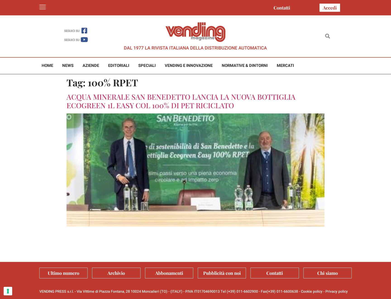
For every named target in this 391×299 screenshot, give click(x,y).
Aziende (91, 66)
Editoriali (118, 66)
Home (47, 66)
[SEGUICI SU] (84, 30)
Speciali (147, 66)
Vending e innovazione (189, 66)
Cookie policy (311, 291)
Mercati (285, 66)
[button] (327, 36)
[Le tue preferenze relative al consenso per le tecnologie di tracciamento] (8, 291)
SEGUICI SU (71, 31)
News (68, 66)
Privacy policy (336, 291)
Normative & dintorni (245, 66)
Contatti (282, 8)
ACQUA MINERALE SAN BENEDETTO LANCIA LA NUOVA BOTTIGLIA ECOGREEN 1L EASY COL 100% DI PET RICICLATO (181, 101)
